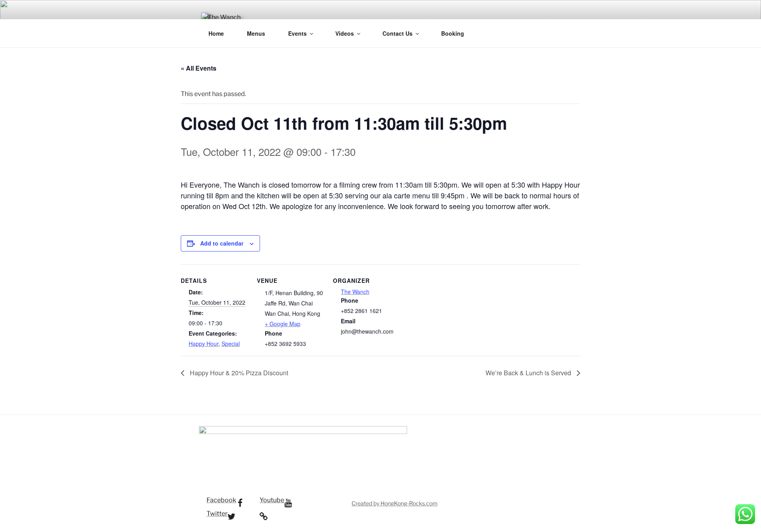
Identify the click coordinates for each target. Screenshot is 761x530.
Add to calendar (221, 243)
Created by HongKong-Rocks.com (395, 503)
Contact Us (397, 33)
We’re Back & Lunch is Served (529, 372)
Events (297, 33)
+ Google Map (282, 324)
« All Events (198, 68)
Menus (256, 33)
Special (231, 344)
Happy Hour (203, 344)
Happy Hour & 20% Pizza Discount (238, 372)
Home (216, 33)
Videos (344, 33)
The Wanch (355, 292)
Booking (452, 33)
